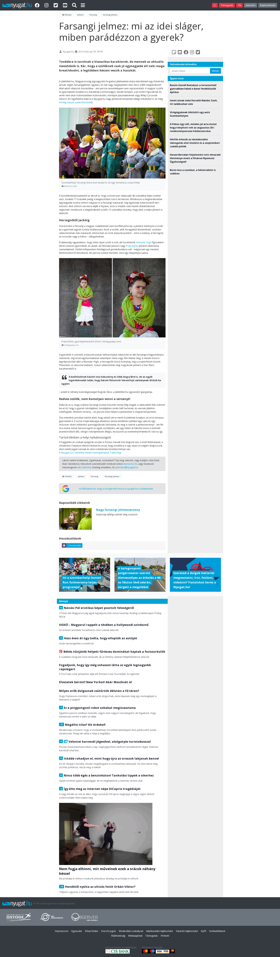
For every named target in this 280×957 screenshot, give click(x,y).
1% (239, 5)
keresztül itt (130, 463)
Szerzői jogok (108, 931)
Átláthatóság (118, 935)
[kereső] (74, 5)
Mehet (215, 70)
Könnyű (67, 15)
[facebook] (37, 5)
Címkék (68, 476)
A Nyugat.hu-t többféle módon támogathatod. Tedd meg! (90, 452)
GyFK (203, 931)
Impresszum (61, 931)
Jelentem (250, 5)
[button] (83, 5)
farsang (93, 15)
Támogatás (227, 5)
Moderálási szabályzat (131, 931)
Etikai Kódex (91, 931)
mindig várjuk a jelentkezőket (75, 102)
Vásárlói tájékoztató (187, 931)
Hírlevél (165, 935)
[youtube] (65, 5)
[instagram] (46, 5)
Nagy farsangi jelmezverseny (118, 510)
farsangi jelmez (110, 15)
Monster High (144, 242)
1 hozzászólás (74, 545)
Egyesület (76, 931)
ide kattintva (84, 467)
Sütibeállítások (217, 931)
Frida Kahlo (132, 245)
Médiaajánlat (135, 935)
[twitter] (56, 5)
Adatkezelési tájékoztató (159, 931)
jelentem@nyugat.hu (127, 467)
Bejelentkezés (267, 5)
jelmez (80, 15)
